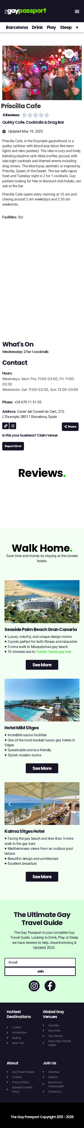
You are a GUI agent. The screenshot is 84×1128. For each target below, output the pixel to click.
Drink (37, 27)
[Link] (5, 425)
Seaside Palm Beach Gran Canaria (40, 629)
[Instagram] (12, 425)
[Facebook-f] (50, 985)
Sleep (66, 27)
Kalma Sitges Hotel (24, 831)
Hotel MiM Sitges (21, 728)
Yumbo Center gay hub (53, 652)
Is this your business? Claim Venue (30, 435)
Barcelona (17, 27)
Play (51, 27)
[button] (77, 11)
